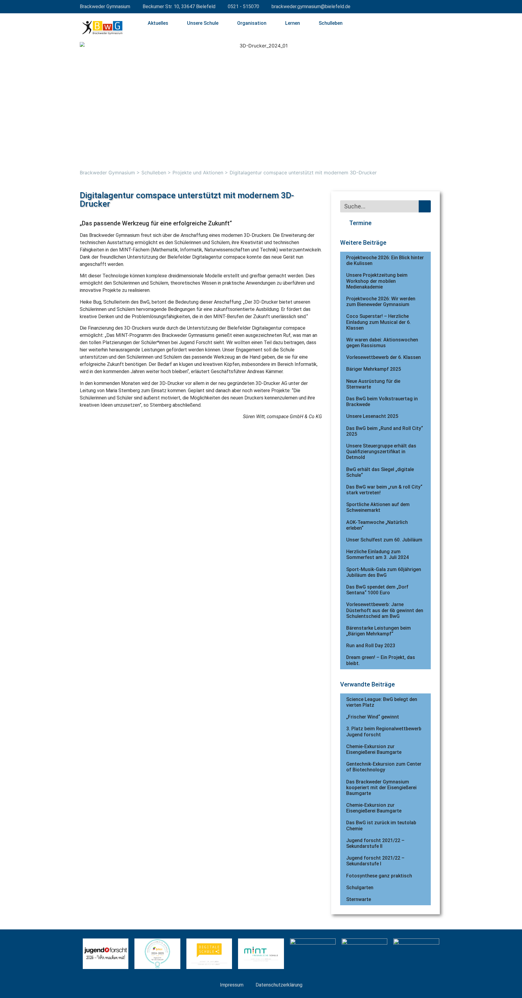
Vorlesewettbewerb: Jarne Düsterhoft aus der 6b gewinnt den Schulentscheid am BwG (384, 610)
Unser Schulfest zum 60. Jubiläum (384, 540)
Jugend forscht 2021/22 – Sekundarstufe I (375, 861)
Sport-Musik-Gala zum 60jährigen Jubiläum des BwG (383, 572)
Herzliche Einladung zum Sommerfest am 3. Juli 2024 (377, 554)
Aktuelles (158, 23)
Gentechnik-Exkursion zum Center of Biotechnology (383, 767)
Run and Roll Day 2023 (370, 645)
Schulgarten (359, 887)
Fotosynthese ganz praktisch (379, 876)
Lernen (292, 23)
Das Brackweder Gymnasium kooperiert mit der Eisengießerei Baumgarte (381, 787)
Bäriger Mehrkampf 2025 (373, 369)
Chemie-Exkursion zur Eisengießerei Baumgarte (373, 749)
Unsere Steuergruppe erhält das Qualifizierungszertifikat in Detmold (381, 451)
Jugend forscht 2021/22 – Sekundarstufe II (375, 843)
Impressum (231, 985)
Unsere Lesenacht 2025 (372, 416)
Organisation (251, 23)
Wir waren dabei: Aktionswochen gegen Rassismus (382, 342)
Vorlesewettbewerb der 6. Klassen (383, 357)
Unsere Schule (202, 23)
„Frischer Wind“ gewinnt (372, 717)
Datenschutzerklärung (279, 985)
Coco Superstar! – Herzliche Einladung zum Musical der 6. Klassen (378, 322)
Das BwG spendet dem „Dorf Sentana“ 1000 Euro (377, 590)
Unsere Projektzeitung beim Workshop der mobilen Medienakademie (377, 280)
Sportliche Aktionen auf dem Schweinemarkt (378, 507)
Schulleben (331, 23)
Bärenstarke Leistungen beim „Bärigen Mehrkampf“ (378, 631)
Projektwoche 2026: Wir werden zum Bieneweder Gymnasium (380, 301)
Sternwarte (358, 899)
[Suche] (425, 206)
